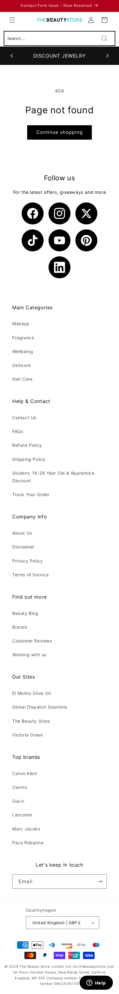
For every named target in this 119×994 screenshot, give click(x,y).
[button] (12, 20)
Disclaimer (23, 546)
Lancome (22, 814)
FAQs (17, 431)
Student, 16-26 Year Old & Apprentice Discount (53, 476)
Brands (19, 627)
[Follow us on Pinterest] (86, 240)
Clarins (19, 787)
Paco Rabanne (27, 842)
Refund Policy (27, 445)
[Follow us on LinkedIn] (59, 267)
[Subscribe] (99, 881)
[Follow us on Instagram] (59, 213)
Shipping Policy (29, 459)
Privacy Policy (27, 560)
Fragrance (23, 337)
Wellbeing (22, 351)
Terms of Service (30, 574)
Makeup (21, 323)
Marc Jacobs (26, 828)
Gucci (18, 801)
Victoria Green (27, 734)
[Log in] (91, 20)
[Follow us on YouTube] (59, 240)
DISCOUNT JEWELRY (59, 56)
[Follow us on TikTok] (33, 240)
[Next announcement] (107, 55)
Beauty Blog (25, 613)
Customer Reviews (32, 640)
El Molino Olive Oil (31, 693)
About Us (22, 533)
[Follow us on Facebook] (33, 213)
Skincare (21, 365)
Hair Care (22, 379)
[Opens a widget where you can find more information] (96, 983)
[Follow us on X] (86, 213)
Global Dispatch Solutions (39, 707)
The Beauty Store (31, 721)
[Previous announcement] (11, 55)
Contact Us (24, 417)
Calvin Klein (24, 773)
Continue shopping (59, 132)
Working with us (29, 654)
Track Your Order (30, 494)
